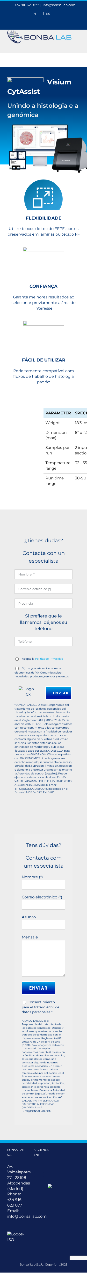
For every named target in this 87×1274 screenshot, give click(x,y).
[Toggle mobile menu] (78, 46)
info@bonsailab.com (59, 5)
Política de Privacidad (49, 659)
